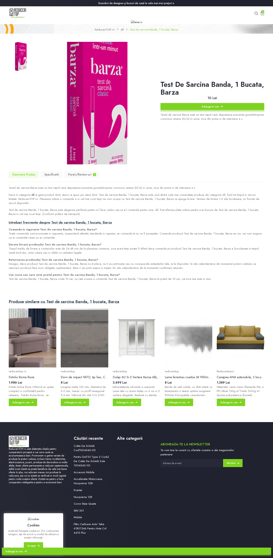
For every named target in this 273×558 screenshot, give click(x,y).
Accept (31, 546)
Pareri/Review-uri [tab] (81, 174)
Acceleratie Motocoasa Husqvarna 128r (88, 481)
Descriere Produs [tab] (23, 174)
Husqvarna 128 (83, 497)
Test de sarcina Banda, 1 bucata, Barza (154, 29)
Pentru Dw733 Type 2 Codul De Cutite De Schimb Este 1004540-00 (91, 461)
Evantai (78, 490)
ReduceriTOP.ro (105, 29)
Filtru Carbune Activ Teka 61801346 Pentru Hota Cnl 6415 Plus (90, 528)
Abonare (231, 463)
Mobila (78, 517)
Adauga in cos (210, 106)
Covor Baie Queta (85, 503)
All (122, 29)
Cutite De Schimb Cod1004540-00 (85, 448)
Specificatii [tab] (51, 174)
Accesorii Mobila (84, 472)
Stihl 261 (79, 510)
